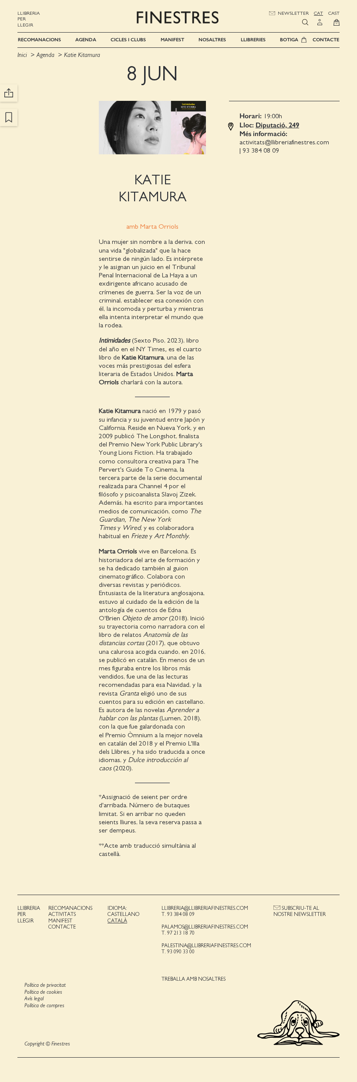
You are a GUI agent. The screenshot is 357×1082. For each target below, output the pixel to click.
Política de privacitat (45, 985)
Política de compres (44, 1006)
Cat (318, 13)
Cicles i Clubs (128, 40)
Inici (23, 55)
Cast (334, 13)
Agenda (85, 40)
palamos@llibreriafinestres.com (205, 926)
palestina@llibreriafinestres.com (206, 945)
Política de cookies (43, 992)
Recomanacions (39, 40)
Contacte (326, 40)
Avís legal (34, 999)
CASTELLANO (123, 914)
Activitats (62, 914)
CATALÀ (117, 920)
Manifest (172, 40)
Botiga (289, 40)
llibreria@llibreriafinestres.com (205, 908)
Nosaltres (212, 40)
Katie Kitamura (82, 55)
